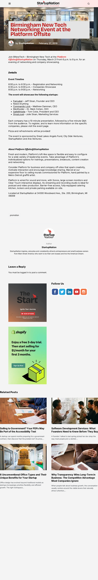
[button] (9, 3)
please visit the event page (34, 126)
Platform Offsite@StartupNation (32, 149)
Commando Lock (21, 106)
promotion (14, 215)
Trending (13, 17)
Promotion (64, 13)
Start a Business (78, 13)
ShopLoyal (18, 114)
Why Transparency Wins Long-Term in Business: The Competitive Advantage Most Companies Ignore (73, 477)
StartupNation (49, 247)
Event (12, 13)
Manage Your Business (47, 13)
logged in (24, 272)
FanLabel (17, 101)
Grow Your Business (26, 13)
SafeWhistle (19, 111)
